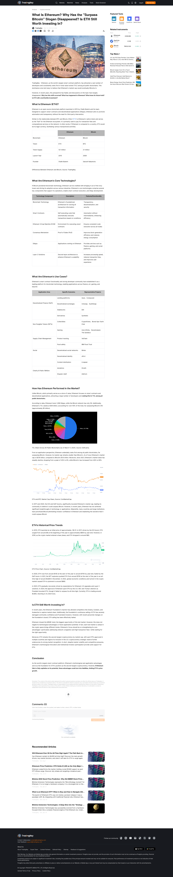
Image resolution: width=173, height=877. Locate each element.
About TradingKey (23, 849)
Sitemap (65, 849)
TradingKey (38, 28)
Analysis (34, 9)
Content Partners (45, 849)
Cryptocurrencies (45, 9)
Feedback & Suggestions (78, 849)
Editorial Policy (57, 849)
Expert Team (34, 849)
